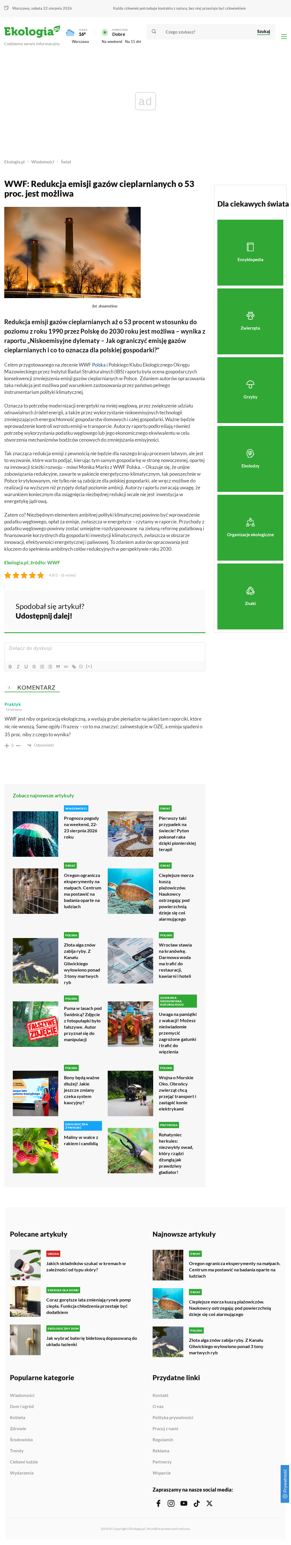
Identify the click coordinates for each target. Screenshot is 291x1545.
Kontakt (161, 1395)
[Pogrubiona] (10, 666)
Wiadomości (42, 161)
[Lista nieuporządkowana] (50, 666)
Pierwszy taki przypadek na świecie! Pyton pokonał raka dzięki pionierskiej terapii (177, 833)
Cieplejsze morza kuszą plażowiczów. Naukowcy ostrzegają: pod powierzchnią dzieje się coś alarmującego (176, 897)
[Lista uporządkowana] (42, 666)
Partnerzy (162, 1462)
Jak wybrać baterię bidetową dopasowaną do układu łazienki (91, 1341)
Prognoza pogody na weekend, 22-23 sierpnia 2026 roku (81, 827)
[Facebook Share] (157, 610)
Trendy (17, 1451)
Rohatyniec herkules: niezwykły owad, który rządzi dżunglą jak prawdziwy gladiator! (176, 1153)
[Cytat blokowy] (58, 666)
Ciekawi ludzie (24, 1462)
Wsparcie (162, 1473)
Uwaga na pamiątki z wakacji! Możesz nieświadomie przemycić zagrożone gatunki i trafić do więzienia (178, 1032)
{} (81, 666)
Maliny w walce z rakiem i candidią (81, 1140)
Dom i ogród (22, 1406)
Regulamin (163, 1440)
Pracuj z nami (165, 1429)
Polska (99, 365)
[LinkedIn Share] (187, 610)
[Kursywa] (18, 666)
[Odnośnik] (74, 666)
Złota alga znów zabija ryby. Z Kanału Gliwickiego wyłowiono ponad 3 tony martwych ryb (82, 963)
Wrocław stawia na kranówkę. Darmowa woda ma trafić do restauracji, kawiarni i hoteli (175, 960)
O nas (158, 1406)
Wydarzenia (22, 1473)
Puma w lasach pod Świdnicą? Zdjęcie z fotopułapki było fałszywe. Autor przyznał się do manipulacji (83, 1023)
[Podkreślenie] (26, 666)
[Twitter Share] (172, 610)
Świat (66, 161)
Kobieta (17, 1417)
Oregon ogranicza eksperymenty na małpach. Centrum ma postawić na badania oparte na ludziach (82, 890)
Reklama (161, 1451)
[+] (89, 666)
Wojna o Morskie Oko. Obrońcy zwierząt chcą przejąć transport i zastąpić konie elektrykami (177, 1093)
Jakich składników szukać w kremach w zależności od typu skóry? (86, 1266)
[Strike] (34, 666)
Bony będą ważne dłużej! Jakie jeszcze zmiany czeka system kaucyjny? (81, 1090)
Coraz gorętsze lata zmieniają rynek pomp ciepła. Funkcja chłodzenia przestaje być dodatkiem (88, 1306)
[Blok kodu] (66, 666)
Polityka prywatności (173, 1417)
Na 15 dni (133, 41)
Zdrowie (18, 1429)
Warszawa (80, 41)
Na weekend (112, 41)
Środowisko (21, 1440)
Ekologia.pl (14, 161)
